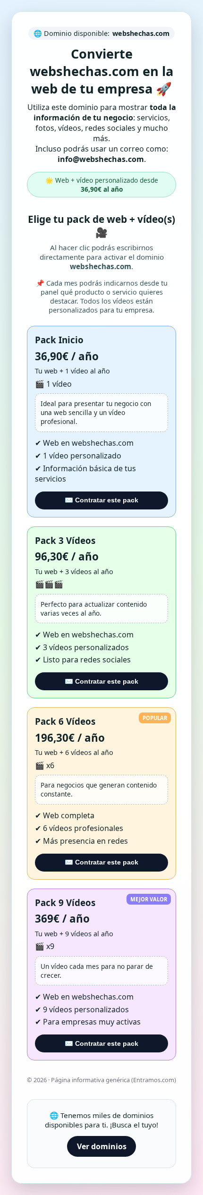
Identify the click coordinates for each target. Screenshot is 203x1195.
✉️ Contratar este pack (101, 500)
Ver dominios (102, 1146)
